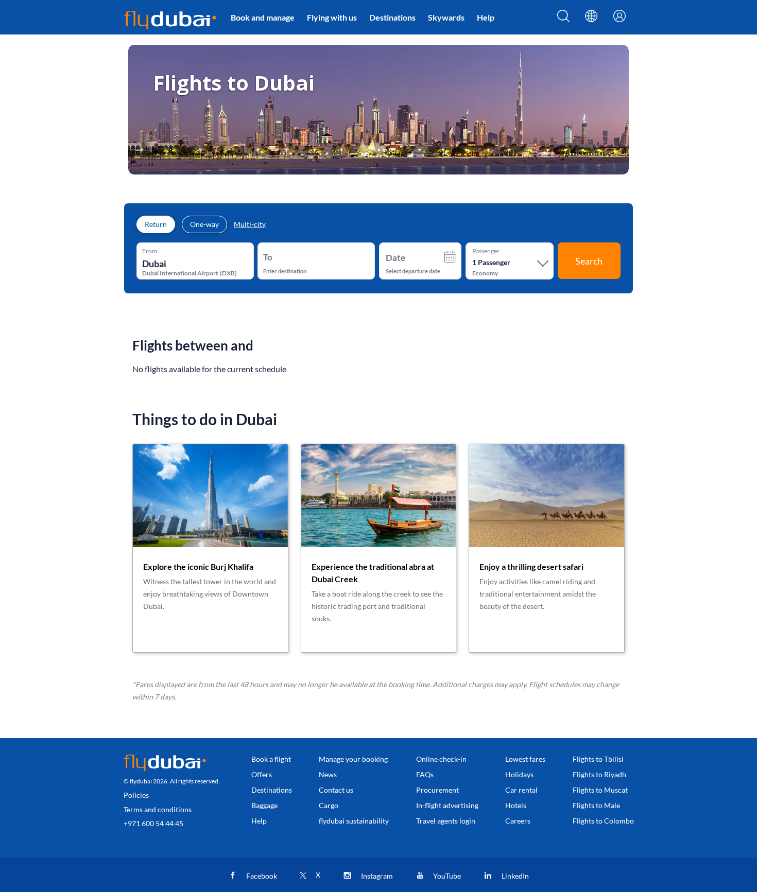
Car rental (521, 789)
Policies (136, 795)
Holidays (519, 774)
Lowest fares (525, 759)
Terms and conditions (158, 809)
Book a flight (271, 759)
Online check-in (441, 759)
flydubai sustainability (354, 820)
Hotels (515, 805)
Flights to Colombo (603, 820)
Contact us (336, 789)
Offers (261, 774)
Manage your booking (353, 759)
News (328, 774)
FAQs (425, 774)
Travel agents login (445, 820)
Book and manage (263, 17)
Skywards (446, 17)
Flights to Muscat (600, 789)
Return (156, 224)
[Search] (563, 19)
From (149, 251)
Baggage (264, 805)
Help (485, 17)
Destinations (392, 17)
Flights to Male (596, 805)
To (267, 257)
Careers (517, 820)
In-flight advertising (447, 805)
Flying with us (332, 17)
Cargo (328, 805)
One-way (204, 224)
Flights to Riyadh (599, 774)
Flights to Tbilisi (598, 759)
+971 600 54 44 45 (153, 823)
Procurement (437, 789)
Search (589, 261)
